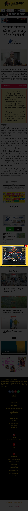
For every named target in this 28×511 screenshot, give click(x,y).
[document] (14, 255)
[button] (26, 246)
